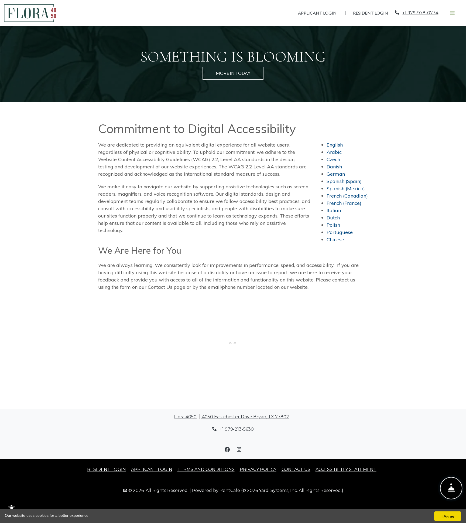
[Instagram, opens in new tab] (239, 449)
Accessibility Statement (346, 469)
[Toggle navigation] (452, 13)
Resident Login (373, 12)
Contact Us (296, 469)
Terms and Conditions (206, 469)
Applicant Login (320, 12)
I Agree (447, 516)
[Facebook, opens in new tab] (227, 449)
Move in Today (233, 73)
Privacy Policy (258, 469)
